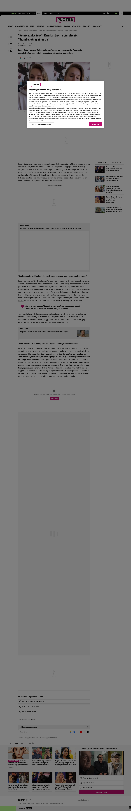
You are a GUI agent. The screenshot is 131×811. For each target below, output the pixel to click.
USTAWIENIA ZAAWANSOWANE (41, 124)
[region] (65, 104)
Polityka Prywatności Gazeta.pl (86, 118)
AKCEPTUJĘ (95, 124)
